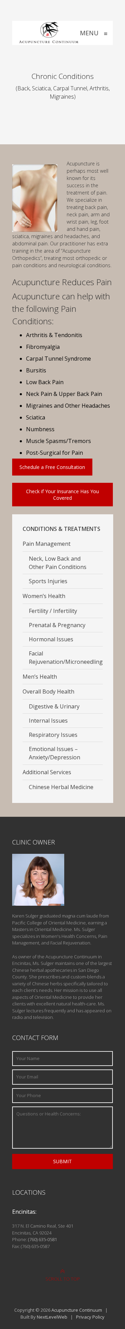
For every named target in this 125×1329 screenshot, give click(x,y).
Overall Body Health (48, 691)
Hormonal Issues (51, 639)
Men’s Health (40, 676)
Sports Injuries (48, 581)
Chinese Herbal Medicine (61, 787)
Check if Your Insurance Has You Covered (62, 494)
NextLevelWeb (52, 1317)
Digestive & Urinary (54, 706)
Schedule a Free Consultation (52, 467)
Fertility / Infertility (53, 611)
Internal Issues (48, 720)
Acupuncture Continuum (76, 1310)
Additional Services (47, 772)
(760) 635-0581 (42, 1239)
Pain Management (46, 544)
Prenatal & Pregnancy (57, 625)
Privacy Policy (90, 1317)
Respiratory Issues (53, 735)
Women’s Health (44, 596)
